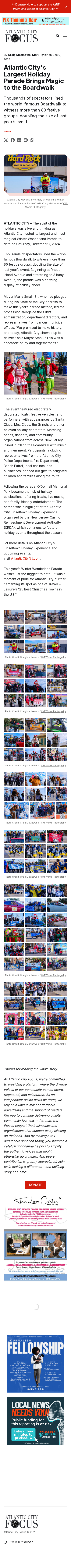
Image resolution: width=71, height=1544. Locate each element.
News (8, 131)
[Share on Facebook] (13, 140)
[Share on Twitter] (6, 140)
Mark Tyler (40, 55)
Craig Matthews (19, 55)
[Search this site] (58, 36)
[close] (66, 7)
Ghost (28, 1542)
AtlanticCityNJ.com (25, 558)
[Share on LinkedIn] (19, 140)
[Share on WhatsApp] (32, 140)
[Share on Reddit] (26, 140)
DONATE (35, 1185)
